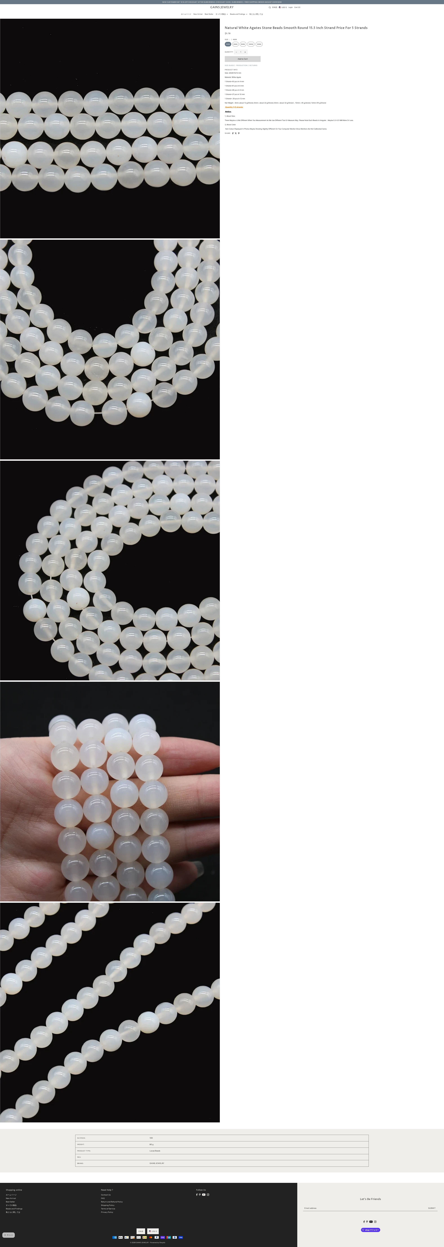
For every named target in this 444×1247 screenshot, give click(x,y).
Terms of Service (108, 1209)
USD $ (284, 7)
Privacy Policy (107, 1212)
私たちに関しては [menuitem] (256, 14)
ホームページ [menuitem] (186, 14)
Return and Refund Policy (112, 1202)
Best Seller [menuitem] (209, 14)
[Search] (269, 7)
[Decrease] (236, 52)
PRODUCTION (241, 65)
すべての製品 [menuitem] (221, 14)
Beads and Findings (14, 1209)
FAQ (103, 1198)
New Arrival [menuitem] (197, 14)
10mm (251, 44)
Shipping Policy (107, 1205)
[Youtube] (203, 1194)
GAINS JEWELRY (222, 7)
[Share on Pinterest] (239, 133)
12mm (259, 44)
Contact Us (106, 1195)
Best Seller (10, 1202)
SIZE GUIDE (229, 65)
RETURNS (253, 65)
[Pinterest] (200, 1194)
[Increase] (245, 52)
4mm (228, 44)
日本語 (274, 7)
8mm (243, 44)
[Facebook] (196, 1194)
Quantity (229, 52)
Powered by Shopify (157, 1242)
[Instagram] (208, 1194)
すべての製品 (11, 1205)
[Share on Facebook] (233, 133)
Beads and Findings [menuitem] (238, 14)
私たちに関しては (13, 1212)
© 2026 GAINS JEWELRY (139, 1242)
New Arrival (11, 1198)
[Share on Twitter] (236, 133)
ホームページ (11, 1195)
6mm (235, 44)
